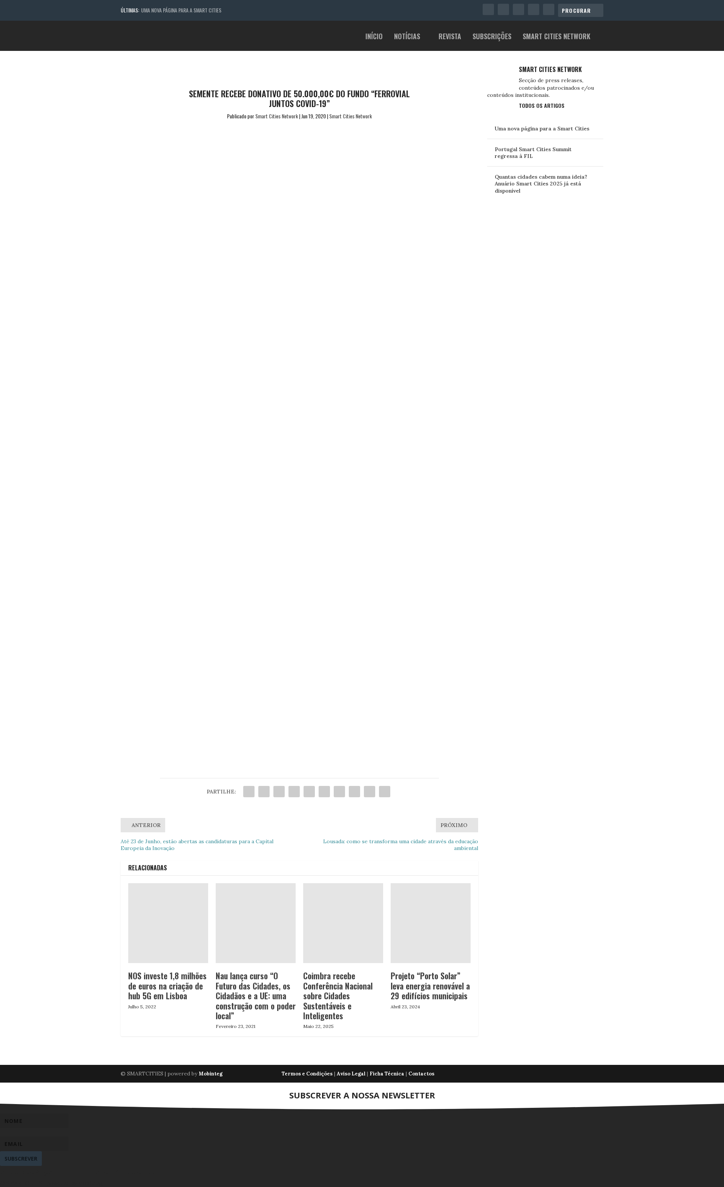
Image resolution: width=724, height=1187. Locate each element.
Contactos (421, 1074)
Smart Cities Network (557, 37)
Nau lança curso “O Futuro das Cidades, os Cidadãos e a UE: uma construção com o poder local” (256, 996)
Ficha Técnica (387, 1074)
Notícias (407, 37)
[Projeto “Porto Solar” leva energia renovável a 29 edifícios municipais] (431, 923)
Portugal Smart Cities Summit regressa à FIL (533, 152)
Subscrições (491, 37)
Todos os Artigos (541, 105)
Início (374, 37)
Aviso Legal (351, 1074)
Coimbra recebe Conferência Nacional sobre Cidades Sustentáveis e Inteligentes (338, 996)
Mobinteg (210, 1074)
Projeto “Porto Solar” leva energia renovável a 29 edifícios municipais (430, 986)
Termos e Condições (307, 1074)
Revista (450, 37)
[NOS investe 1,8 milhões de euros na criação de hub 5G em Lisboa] (168, 923)
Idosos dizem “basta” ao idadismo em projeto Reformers (270, 722)
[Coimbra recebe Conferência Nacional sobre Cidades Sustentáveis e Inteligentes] (343, 923)
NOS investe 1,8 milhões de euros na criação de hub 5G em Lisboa (167, 986)
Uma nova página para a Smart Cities (181, 10)
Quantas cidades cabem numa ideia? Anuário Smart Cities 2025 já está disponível (541, 183)
